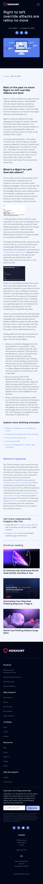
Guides (5, 752)
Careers (5, 732)
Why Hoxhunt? (8, 697)
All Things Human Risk (25, 525)
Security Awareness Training (11, 677)
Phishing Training (8, 681)
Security (5, 702)
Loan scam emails (12, 441)
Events (5, 766)
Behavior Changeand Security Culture (9, 671)
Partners (6, 736)
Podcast (5, 761)
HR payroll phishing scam (16, 438)
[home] (11, 4)
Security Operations (9, 686)
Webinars (6, 757)
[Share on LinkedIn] (26, 32)
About (5, 727)
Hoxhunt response (14, 458)
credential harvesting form (14, 252)
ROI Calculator (7, 706)
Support (5, 777)
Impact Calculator (8, 716)
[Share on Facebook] (17, 32)
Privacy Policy (16, 821)
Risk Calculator (7, 711)
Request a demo (12, 533)
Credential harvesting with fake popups (22, 434)
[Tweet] (21, 32)
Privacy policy (7, 782)
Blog (4, 747)
